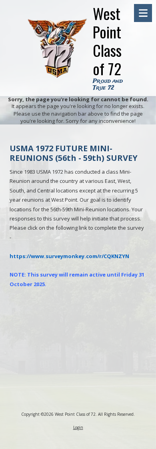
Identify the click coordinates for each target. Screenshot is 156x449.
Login (78, 427)
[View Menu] (143, 13)
